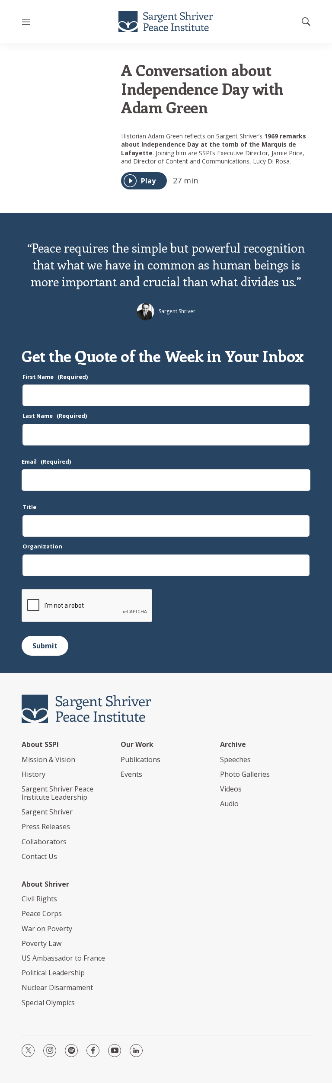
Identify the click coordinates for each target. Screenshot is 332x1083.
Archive (233, 744)
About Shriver (45, 884)
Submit (44, 645)
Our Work (137, 744)
